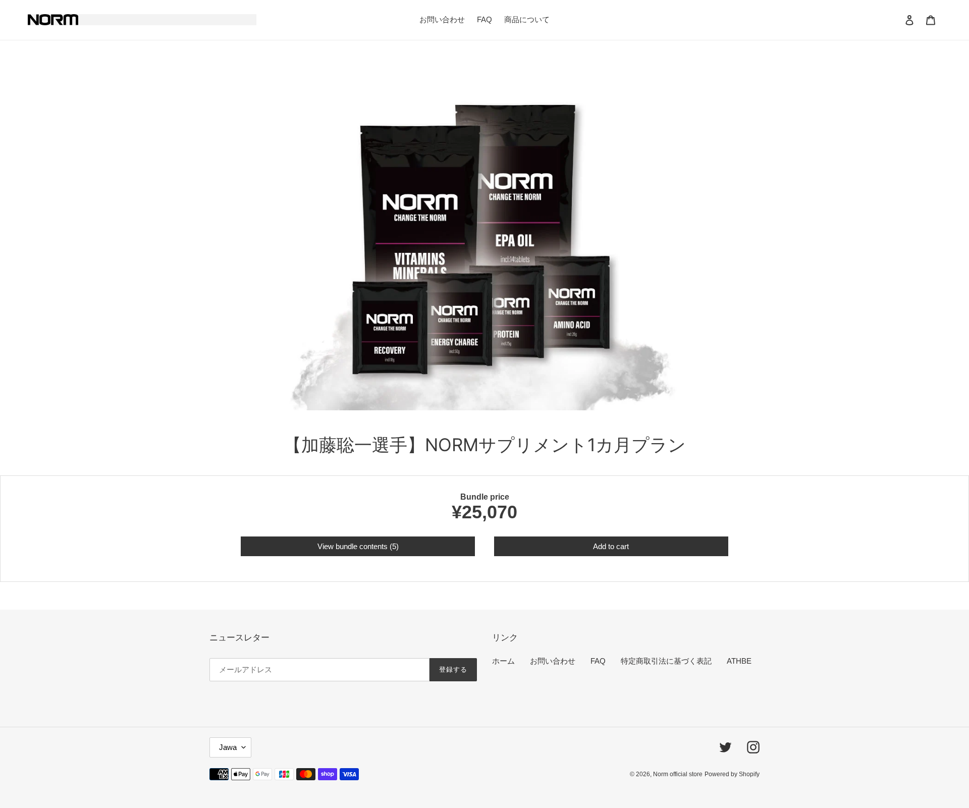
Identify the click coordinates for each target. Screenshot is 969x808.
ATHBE (739, 661)
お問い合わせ (552, 661)
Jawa (228, 747)
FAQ (598, 661)
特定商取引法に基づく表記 (666, 661)
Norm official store (678, 774)
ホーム (503, 661)
